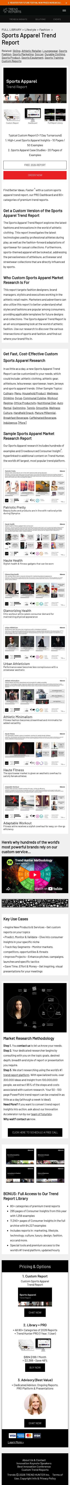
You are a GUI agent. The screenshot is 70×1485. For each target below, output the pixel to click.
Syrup (18, 398)
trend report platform (16, 1075)
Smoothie (42, 408)
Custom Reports (11, 61)
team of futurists (41, 1114)
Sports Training (54, 57)
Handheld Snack (24, 412)
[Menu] (64, 10)
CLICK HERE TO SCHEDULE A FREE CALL (35, 1132)
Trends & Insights (18, 19)
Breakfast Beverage (15, 417)
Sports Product (11, 57)
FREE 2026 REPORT (35, 165)
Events (57, 19)
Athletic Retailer (31, 50)
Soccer (39, 54)
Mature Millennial (45, 412)
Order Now (35, 175)
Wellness (52, 393)
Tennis (31, 408)
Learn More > (16, 1442)
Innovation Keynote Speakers (33, 1463)
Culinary (8, 393)
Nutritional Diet (46, 403)
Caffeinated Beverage (42, 417)
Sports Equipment (32, 57)
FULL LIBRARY (11, 29)
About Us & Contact (34, 1460)
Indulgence (10, 422)
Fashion (44, 29)
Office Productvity (25, 403)
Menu (17, 393)
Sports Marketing (23, 54)
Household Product (34, 393)
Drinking (8, 398)
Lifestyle (30, 29)
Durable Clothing (55, 54)
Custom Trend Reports (35, 1469)
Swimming (19, 408)
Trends (11, 1474)
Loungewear (50, 50)
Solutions (40, 19)
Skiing (16, 50)
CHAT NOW (35, 1312)
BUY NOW (35, 1367)
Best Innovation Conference (34, 1466)
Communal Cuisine (34, 398)
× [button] (66, 3)
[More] (22, 422)
